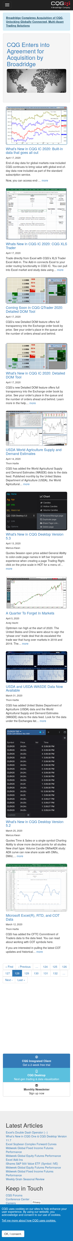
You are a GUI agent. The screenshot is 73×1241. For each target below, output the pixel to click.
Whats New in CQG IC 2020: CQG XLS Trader (36, 245)
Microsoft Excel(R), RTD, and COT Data (33, 917)
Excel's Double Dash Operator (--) (27, 1132)
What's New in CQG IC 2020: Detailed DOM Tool (35, 374)
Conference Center (17, 1199)
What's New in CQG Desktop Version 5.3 (34, 535)
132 (56, 973)
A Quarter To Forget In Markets (30, 612)
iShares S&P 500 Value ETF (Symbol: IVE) (32, 1163)
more (45, 180)
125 (56, 967)
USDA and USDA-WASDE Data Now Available (34, 688)
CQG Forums (14, 1195)
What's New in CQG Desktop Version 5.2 (34, 823)
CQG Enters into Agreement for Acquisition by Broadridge (28, 54)
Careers (11, 1203)
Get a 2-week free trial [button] (36, 1063)
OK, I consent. (13, 1234)
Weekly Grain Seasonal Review (25, 1179)
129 (27, 973)
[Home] (60, 5)
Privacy (36, 1202)
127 (8, 973)
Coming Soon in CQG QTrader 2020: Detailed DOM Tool (34, 309)
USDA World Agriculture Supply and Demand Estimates (34, 451)
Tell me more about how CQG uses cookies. (29, 1220)
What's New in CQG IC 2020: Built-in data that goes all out (34, 150)
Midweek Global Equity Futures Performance (33, 1156)
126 (65, 967)
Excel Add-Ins (14, 1160)
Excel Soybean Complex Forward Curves (31, 1144)
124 (46, 967)
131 (46, 973)
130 (37, 973)
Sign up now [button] (36, 1091)
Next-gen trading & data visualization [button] (36, 1077)
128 (18, 974)
